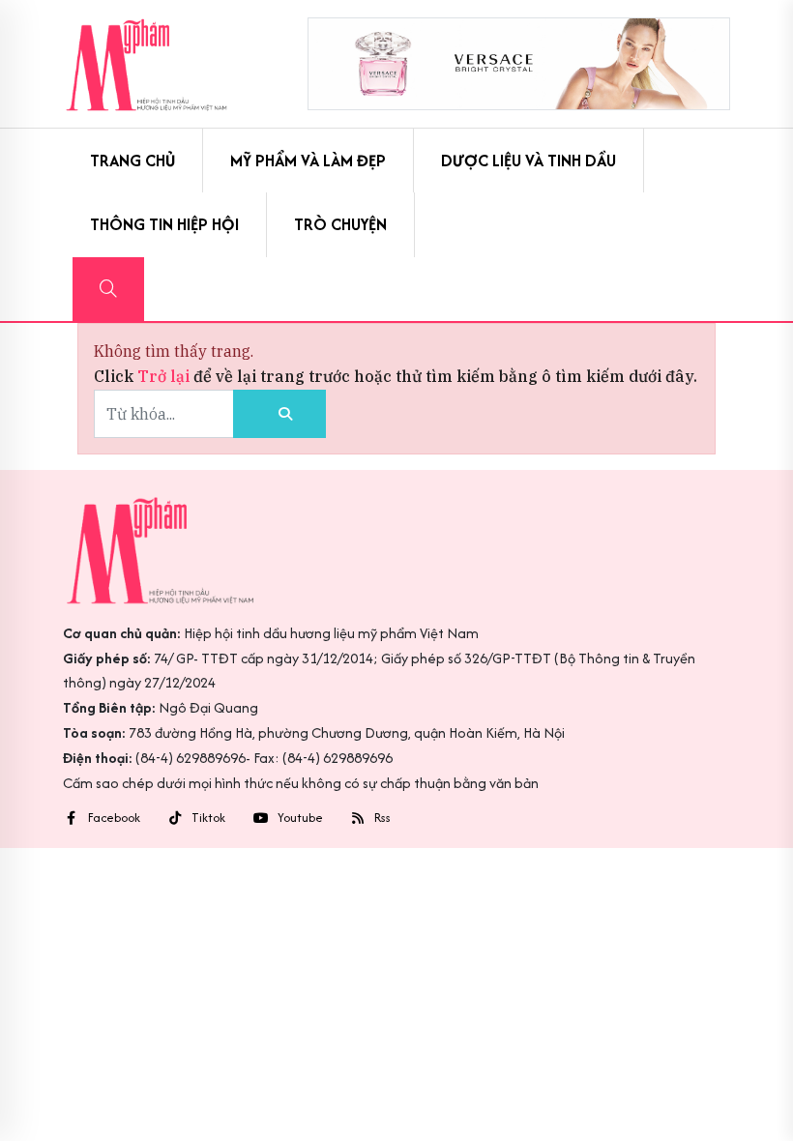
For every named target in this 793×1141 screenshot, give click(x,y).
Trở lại (165, 376)
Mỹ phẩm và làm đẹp (308, 160)
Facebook (114, 818)
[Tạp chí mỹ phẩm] (146, 63)
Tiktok (208, 818)
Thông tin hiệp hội (164, 224)
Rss (382, 818)
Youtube (300, 818)
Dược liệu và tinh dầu (528, 160)
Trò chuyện (340, 224)
